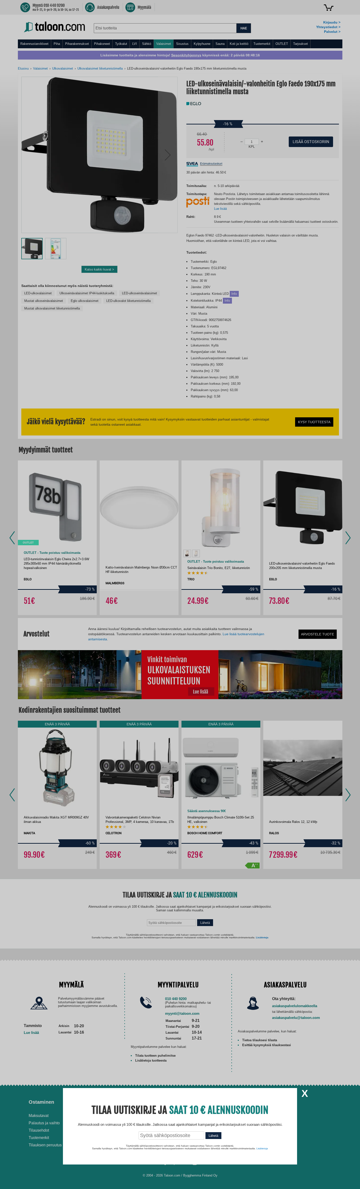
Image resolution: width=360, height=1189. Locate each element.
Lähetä (213, 1136)
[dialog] (180, 594)
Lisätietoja (262, 1148)
